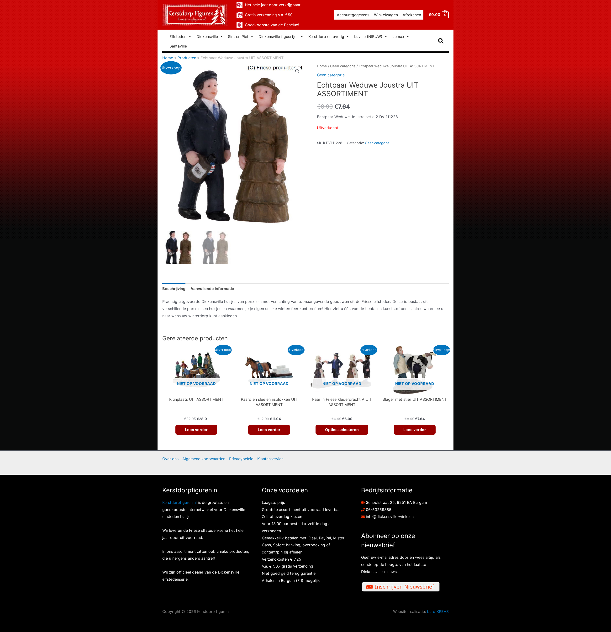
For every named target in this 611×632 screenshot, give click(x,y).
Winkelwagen (386, 14)
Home (322, 66)
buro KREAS (438, 611)
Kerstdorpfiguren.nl (179, 502)
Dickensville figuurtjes (278, 36)
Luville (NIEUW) (368, 36)
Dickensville (207, 36)
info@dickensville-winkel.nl (390, 516)
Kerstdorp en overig (326, 36)
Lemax (398, 36)
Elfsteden (177, 36)
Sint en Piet (238, 36)
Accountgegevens (353, 14)
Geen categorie (343, 66)
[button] (441, 41)
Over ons (170, 458)
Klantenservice (270, 458)
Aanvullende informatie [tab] (212, 288)
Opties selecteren (342, 429)
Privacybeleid (241, 458)
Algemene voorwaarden (203, 458)
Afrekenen (412, 14)
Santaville (178, 46)
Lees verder (196, 429)
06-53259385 (378, 509)
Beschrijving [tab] (173, 288)
